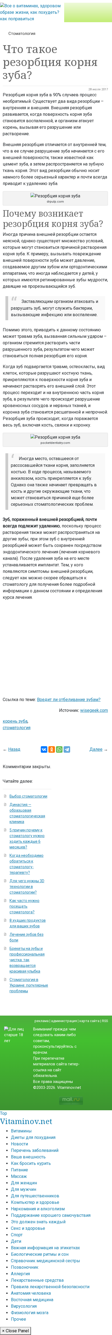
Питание (19, 1169)
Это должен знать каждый (38, 1221)
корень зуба (15, 721)
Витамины (21, 1131)
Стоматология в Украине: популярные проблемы (29, 985)
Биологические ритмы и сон (40, 1254)
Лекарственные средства (37, 1280)
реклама (42, 1021)
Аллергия (20, 1273)
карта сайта (89, 1021)
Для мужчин (23, 1189)
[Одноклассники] (51, 749)
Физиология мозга (29, 1312)
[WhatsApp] (59, 749)
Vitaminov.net (26, 1121)
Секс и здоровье (28, 1228)
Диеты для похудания (33, 1137)
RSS (105, 1021)
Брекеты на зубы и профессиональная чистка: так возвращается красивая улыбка (27, 959)
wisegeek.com (94, 710)
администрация (64, 1021)
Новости (19, 1143)
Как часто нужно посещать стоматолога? (24, 906)
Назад (14, 749)
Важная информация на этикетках (45, 1247)
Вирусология (24, 1306)
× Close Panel (15, 1330)
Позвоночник (24, 1267)
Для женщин (24, 1182)
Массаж (19, 1176)
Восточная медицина (32, 1299)
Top (3, 1113)
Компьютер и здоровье (35, 1202)
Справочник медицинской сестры (45, 1260)
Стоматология (21, 33)
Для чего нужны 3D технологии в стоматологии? (27, 886)
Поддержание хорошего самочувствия (51, 1215)
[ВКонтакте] (44, 749)
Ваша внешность (28, 1156)
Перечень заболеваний (34, 1150)
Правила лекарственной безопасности (50, 1286)
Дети (16, 1241)
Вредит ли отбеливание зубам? (69, 699)
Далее (95, 749)
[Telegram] (67, 749)
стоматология (16, 727)
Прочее (18, 1319)
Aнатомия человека (31, 1293)
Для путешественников (35, 1195)
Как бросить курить (31, 1163)
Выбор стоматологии (28, 796)
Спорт (17, 1234)
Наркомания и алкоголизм (38, 1208)
